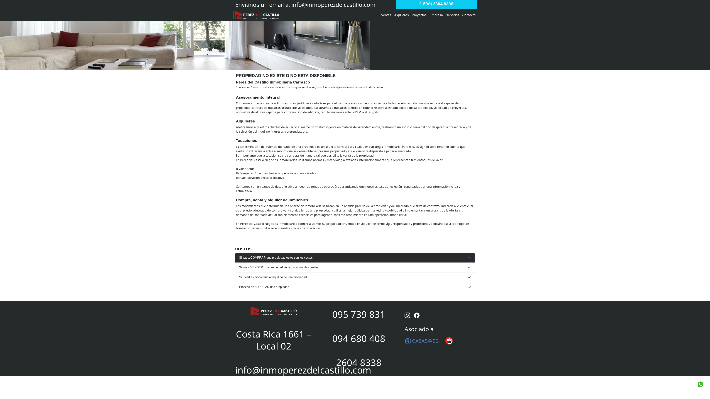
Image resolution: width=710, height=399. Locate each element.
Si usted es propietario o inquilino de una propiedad (273, 277)
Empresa (436, 15)
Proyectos (419, 15)
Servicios (452, 15)
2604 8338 (358, 362)
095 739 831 (358, 314)
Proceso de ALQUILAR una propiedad (264, 287)
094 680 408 (358, 338)
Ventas (386, 15)
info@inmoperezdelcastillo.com (333, 4)
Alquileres (401, 15)
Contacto (469, 15)
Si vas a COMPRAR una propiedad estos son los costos (276, 257)
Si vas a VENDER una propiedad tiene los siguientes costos (278, 267)
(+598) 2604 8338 (436, 3)
